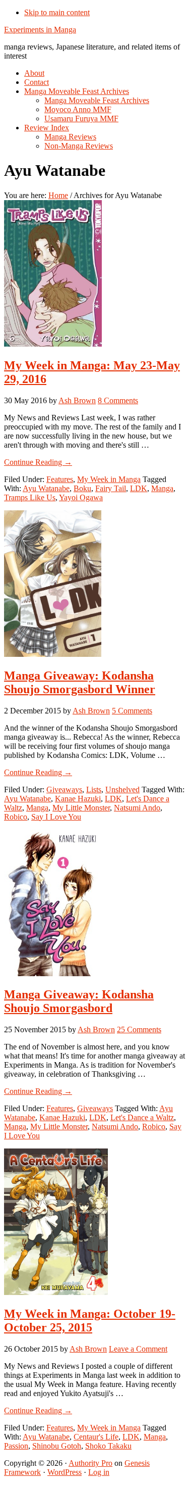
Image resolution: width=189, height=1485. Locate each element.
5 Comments (132, 710)
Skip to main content (57, 12)
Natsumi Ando (137, 807)
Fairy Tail (110, 488)
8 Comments (118, 400)
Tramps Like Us (29, 497)
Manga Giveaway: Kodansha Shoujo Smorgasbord (79, 1001)
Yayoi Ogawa (81, 497)
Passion (16, 1446)
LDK (138, 488)
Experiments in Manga (40, 29)
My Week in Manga (109, 479)
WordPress (64, 1472)
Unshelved (122, 789)
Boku (82, 488)
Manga (162, 488)
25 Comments (139, 1029)
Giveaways (64, 789)
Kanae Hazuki (78, 798)
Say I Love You (56, 816)
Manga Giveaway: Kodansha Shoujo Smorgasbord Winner (79, 682)
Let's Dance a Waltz (142, 1117)
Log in (98, 1472)
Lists (93, 789)
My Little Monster (81, 807)
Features (59, 479)
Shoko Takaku (108, 1446)
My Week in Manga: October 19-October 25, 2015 (89, 1320)
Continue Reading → (38, 462)
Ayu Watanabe (46, 488)
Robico (15, 816)
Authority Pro (90, 1463)
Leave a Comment (138, 1349)
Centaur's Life (96, 1436)
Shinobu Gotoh (56, 1446)
